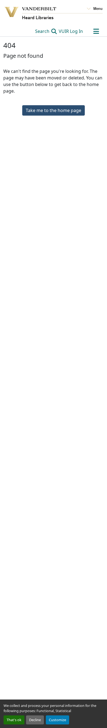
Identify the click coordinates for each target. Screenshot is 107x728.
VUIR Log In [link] (71, 31)
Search (42, 31)
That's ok (14, 719)
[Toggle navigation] (96, 31)
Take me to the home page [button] (53, 110)
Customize (57, 719)
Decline (35, 719)
